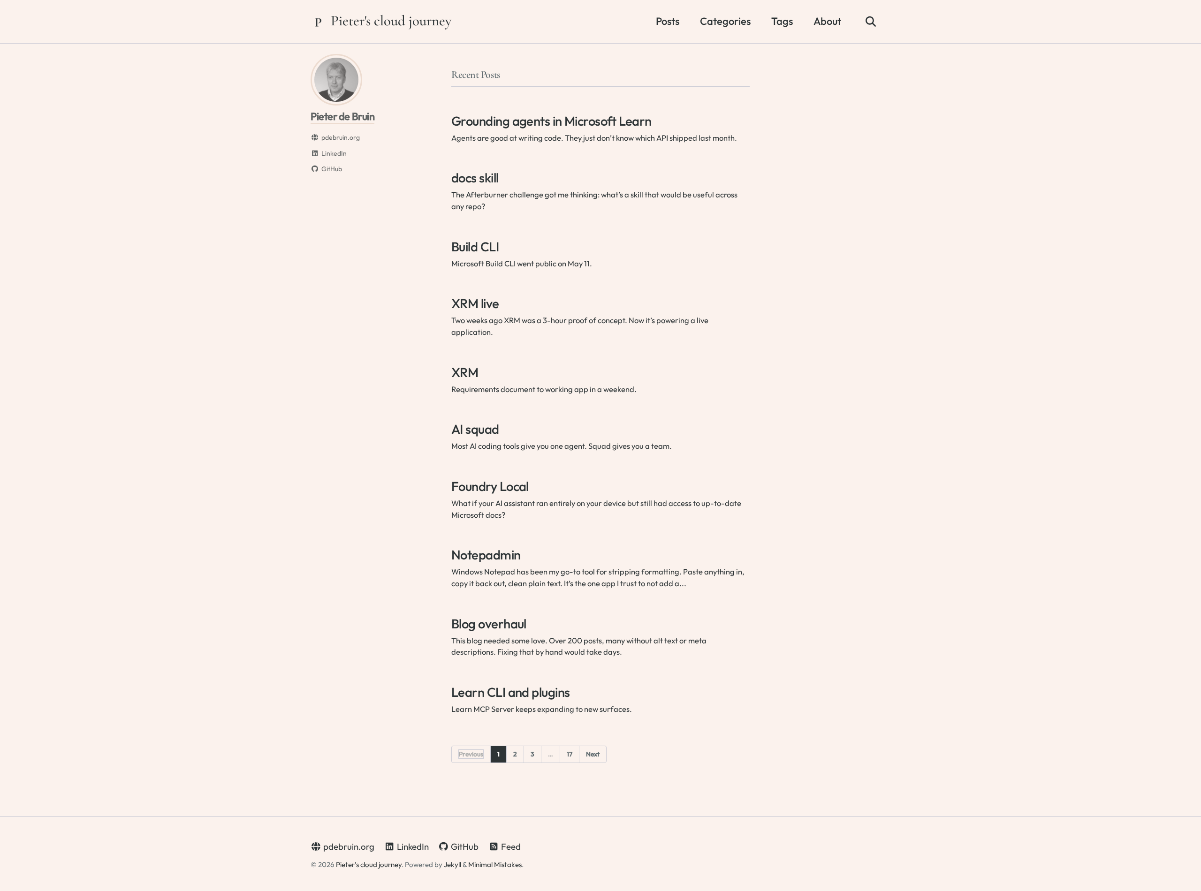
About (827, 21)
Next (593, 754)
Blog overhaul (488, 623)
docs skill (475, 177)
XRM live (475, 303)
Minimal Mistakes (495, 864)
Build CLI (475, 246)
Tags (782, 21)
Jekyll (452, 864)
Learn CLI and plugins (510, 692)
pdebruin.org (347, 846)
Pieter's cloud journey (391, 21)
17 (569, 754)
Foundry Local (490, 486)
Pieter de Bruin (342, 116)
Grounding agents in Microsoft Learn (551, 121)
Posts (667, 21)
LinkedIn (412, 846)
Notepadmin (486, 554)
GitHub (464, 846)
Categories (725, 21)
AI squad (475, 429)
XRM (464, 372)
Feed (510, 846)
